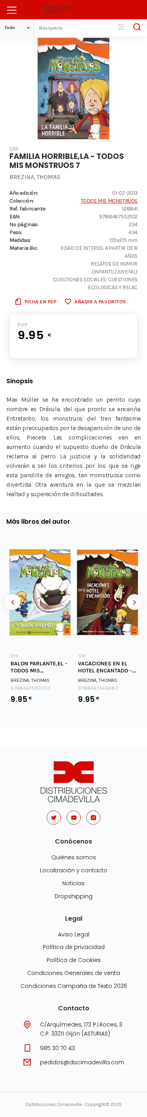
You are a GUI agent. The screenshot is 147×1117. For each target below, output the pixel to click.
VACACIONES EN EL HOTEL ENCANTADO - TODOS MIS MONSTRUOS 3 (105, 667)
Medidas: (20, 240)
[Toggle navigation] (12, 10)
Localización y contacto (73, 870)
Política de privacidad (74, 947)
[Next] (134, 602)
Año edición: (23, 193)
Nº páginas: (23, 224)
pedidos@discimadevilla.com (82, 1062)
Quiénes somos (73, 857)
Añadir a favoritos (100, 302)
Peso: (15, 232)
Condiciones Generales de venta (73, 973)
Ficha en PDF (40, 302)
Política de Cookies (74, 960)
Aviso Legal (73, 934)
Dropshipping (73, 896)
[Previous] (12, 602)
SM (14, 148)
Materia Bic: (23, 248)
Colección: (21, 201)
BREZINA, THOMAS (34, 177)
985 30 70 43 (57, 1048)
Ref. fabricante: (27, 208)
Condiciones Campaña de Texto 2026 (73, 986)
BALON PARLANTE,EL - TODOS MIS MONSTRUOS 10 (39, 667)
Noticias (73, 883)
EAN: (14, 216)
